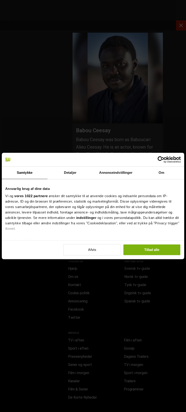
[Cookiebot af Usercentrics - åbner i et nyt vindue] (161, 159)
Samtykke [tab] (24, 172)
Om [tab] (161, 172)
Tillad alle (151, 250)
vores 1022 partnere (31, 196)
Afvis (92, 250)
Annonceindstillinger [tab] (116, 172)
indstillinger (86, 218)
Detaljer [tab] (70, 172)
